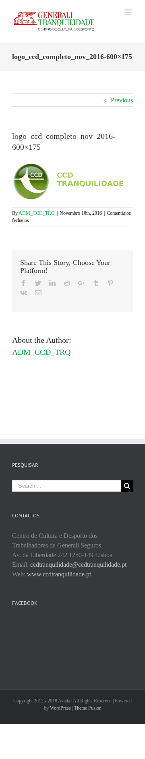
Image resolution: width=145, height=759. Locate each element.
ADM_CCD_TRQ (37, 213)
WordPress (60, 708)
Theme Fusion (88, 708)
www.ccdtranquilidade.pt (59, 574)
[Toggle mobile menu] (128, 12)
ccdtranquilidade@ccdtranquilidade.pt (78, 564)
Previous (122, 100)
